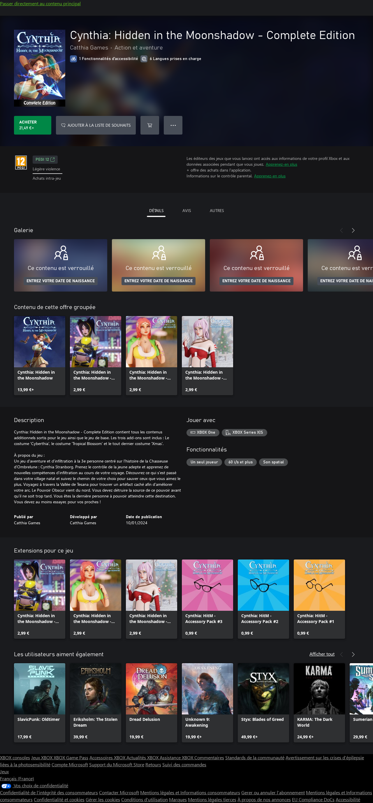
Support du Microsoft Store (116, 764)
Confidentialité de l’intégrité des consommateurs (49, 792)
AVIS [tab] (186, 210)
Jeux (4, 771)
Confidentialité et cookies (59, 799)
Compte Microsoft (70, 764)
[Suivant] (353, 230)
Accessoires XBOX (107, 757)
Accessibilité (348, 799)
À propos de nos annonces (264, 799)
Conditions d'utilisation (144, 799)
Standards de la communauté (254, 757)
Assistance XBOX (177, 757)
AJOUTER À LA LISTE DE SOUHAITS (99, 125)
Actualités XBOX (143, 757)
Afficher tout (322, 654)
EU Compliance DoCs (313, 799)
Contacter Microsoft (119, 792)
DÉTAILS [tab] (156, 210)
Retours (153, 764)
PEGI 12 (42, 160)
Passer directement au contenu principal (40, 3)
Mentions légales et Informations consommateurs (190, 792)
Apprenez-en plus (281, 164)
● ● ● (173, 125)
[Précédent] (341, 230)
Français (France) (17, 778)
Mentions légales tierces (212, 799)
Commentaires (209, 757)
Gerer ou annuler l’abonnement (273, 792)
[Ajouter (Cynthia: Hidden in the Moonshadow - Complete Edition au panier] (149, 125)
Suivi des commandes (184, 764)
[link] (39, 355)
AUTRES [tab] (217, 210)
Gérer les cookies (103, 799)
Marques (178, 799)
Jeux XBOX (42, 757)
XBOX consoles (15, 757)
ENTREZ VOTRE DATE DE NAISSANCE (61, 281)
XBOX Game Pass (71, 757)
